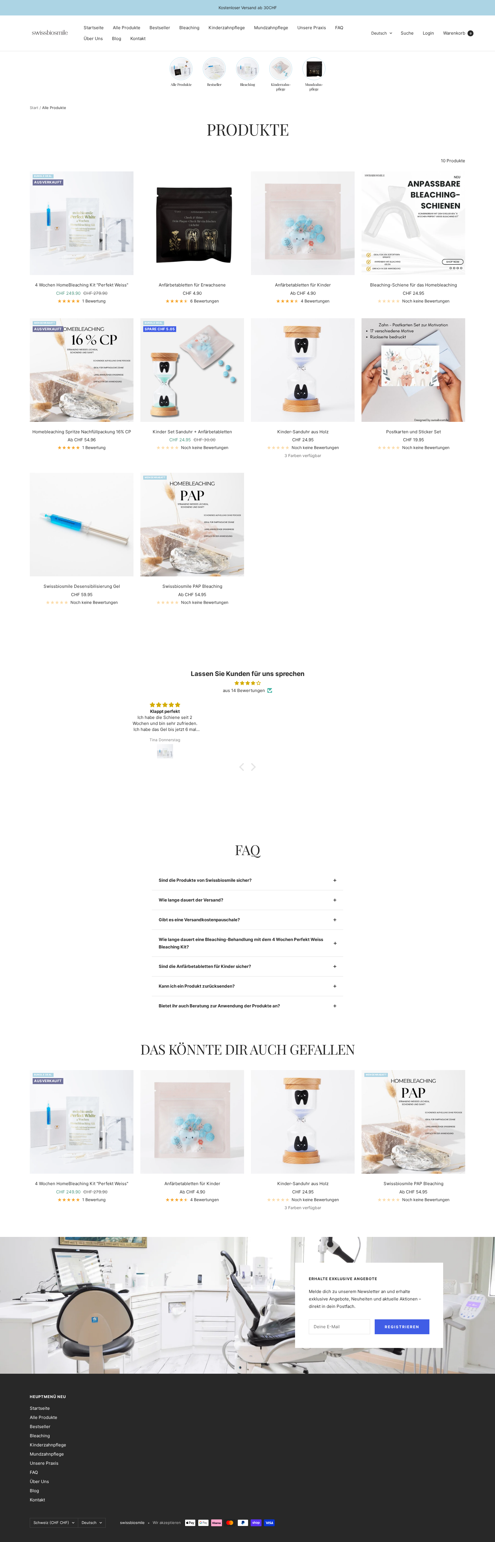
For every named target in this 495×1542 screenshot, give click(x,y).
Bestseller (160, 27)
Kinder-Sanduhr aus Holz (303, 431)
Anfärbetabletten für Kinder (303, 285)
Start (34, 107)
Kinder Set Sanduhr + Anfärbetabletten (192, 431)
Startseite (94, 27)
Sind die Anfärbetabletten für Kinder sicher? (205, 966)
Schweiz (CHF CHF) (51, 1522)
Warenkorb (457, 33)
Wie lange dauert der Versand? (191, 900)
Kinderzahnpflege (227, 27)
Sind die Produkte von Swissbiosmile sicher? (205, 880)
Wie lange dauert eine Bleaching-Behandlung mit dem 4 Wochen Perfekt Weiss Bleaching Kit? (241, 943)
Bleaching (189, 27)
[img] (247, 683)
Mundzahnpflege (271, 27)
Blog (116, 38)
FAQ (339, 27)
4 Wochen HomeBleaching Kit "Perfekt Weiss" (81, 285)
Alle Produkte (126, 27)
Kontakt (138, 38)
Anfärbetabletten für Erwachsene (192, 285)
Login (428, 33)
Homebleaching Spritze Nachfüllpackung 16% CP (81, 431)
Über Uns (93, 38)
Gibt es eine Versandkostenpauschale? (199, 919)
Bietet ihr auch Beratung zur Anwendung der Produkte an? (219, 1006)
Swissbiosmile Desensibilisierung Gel (82, 586)
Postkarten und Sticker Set (413, 431)
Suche (407, 33)
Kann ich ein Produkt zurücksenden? (197, 986)
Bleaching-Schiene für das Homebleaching (413, 285)
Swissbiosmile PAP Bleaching (192, 586)
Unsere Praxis (311, 27)
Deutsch (379, 33)
